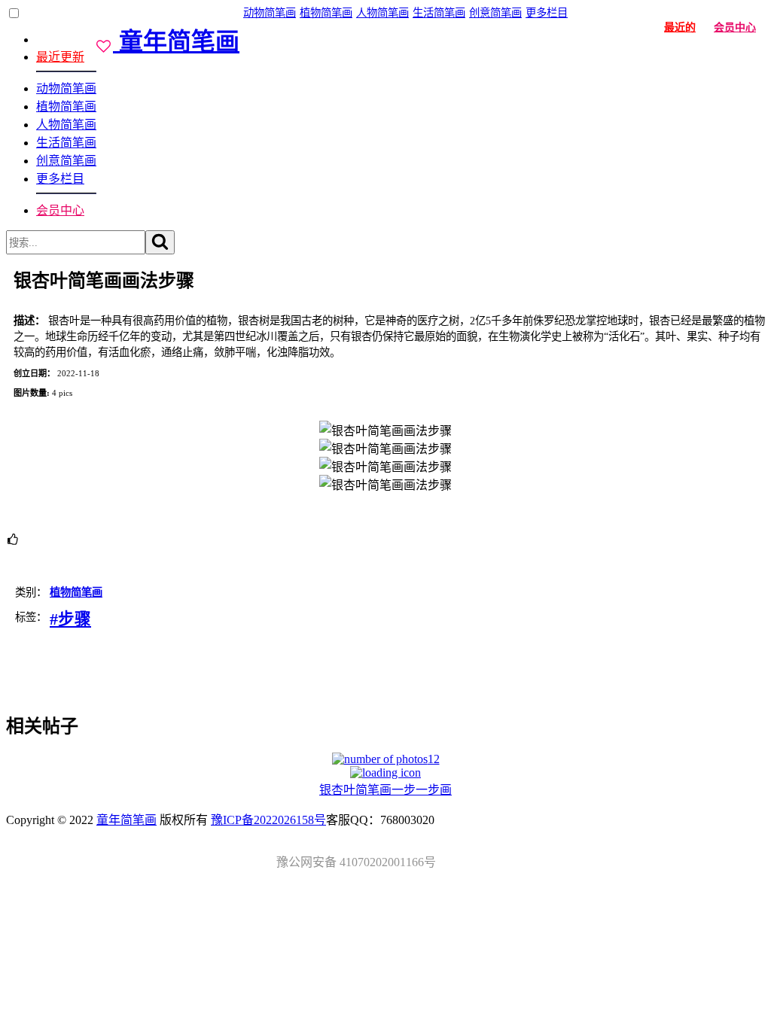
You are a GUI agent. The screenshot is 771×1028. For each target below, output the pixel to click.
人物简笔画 (66, 124)
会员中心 (60, 210)
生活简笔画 (66, 142)
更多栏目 (60, 178)
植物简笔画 (66, 106)
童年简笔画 (126, 820)
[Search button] (160, 242)
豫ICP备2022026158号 (268, 820)
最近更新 (60, 56)
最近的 (680, 27)
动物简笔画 (66, 88)
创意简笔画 (66, 160)
